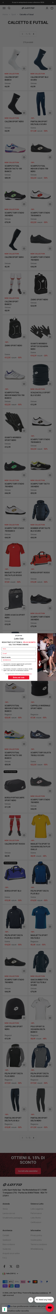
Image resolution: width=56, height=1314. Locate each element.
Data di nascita (5, 657)
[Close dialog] (54, 635)
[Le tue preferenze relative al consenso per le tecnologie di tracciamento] (4, 1309)
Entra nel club (18, 677)
